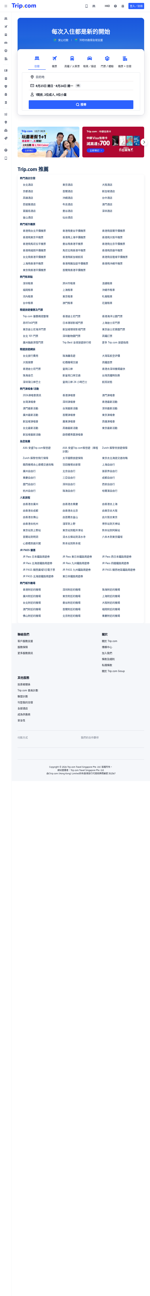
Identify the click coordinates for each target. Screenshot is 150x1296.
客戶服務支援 (25, 641)
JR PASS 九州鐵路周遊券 (77, 569)
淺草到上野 (69, 523)
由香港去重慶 (70, 504)
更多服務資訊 (25, 653)
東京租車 (68, 296)
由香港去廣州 (30, 504)
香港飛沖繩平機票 (112, 263)
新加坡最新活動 (32, 434)
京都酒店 (28, 191)
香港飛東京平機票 (33, 237)
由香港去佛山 (30, 517)
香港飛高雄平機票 (112, 250)
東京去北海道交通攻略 (115, 458)
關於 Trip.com (109, 641)
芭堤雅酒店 (29, 204)
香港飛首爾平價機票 (113, 230)
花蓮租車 (107, 303)
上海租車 (68, 289)
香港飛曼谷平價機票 (74, 230)
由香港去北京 (70, 510)
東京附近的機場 (71, 596)
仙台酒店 (68, 217)
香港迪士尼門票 (71, 316)
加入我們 (107, 653)
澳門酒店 (107, 204)
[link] (86, 6)
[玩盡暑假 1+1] (48, 142)
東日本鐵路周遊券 (73, 576)
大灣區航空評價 (111, 355)
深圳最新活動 (109, 408)
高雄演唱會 (108, 421)
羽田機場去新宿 (71, 464)
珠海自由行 (69, 490)
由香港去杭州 (30, 523)
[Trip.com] (24, 6)
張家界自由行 (109, 471)
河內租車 (28, 296)
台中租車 (28, 303)
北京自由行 (69, 471)
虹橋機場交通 (70, 362)
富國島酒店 (29, 210)
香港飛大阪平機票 (112, 237)
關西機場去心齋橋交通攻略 (38, 464)
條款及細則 (108, 659)
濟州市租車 (69, 283)
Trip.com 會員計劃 (28, 690)
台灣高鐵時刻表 (111, 375)
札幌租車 (107, 296)
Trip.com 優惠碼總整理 (35, 316)
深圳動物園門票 (71, 335)
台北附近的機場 (32, 602)
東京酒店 (68, 184)
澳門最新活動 (30, 408)
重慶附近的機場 (111, 615)
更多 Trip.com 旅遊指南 (115, 342)
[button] (6, 6)
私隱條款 (107, 665)
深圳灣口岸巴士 (32, 382)
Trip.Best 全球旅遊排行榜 (77, 342)
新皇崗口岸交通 (71, 375)
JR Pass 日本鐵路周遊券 (36, 556)
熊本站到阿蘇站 (111, 530)
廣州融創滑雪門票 (33, 342)
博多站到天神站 (111, 523)
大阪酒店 (107, 184)
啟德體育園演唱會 (73, 434)
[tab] (37, 60)
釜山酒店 (28, 217)
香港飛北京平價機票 (113, 243)
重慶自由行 (29, 477)
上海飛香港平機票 (33, 263)
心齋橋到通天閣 (32, 543)
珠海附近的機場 (111, 589)
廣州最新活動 (30, 414)
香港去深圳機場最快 (113, 368)
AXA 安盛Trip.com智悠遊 (37, 447)
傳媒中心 (107, 647)
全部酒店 (23, 708)
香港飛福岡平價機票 (34, 250)
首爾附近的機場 (71, 609)
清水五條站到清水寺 (74, 536)
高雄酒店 (28, 197)
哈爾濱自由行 (109, 490)
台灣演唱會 (29, 401)
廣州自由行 (29, 471)
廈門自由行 (29, 484)
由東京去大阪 (109, 510)
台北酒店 (28, 184)
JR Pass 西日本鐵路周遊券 (117, 556)
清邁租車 (107, 283)
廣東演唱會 (69, 421)
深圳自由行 (69, 484)
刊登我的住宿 (25, 702)
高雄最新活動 (70, 428)
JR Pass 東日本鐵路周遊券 (77, 556)
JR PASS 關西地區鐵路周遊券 (118, 569)
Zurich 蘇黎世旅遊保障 (115, 447)
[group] (60, 40)
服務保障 (23, 647)
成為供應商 (24, 714)
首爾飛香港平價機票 (74, 270)
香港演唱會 (69, 395)
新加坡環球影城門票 (74, 329)
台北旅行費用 (30, 355)
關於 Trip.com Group (113, 671)
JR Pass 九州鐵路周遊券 (76, 563)
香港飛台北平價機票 (34, 230)
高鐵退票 (107, 362)
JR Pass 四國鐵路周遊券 (115, 563)
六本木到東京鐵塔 (112, 536)
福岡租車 (28, 289)
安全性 (21, 720)
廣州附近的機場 (32, 596)
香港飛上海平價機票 (74, 237)
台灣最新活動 (70, 408)
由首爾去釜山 (70, 517)
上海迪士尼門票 (111, 322)
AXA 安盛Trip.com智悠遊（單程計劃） (80, 449)
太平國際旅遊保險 (73, 458)
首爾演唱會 (69, 414)
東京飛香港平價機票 (34, 270)
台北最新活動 (30, 428)
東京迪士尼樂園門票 (113, 329)
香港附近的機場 (32, 589)
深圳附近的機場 (71, 589)
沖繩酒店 (68, 197)
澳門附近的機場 (32, 609)
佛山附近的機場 (32, 615)
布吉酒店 (68, 204)
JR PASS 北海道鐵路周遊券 (38, 576)
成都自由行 (108, 477)
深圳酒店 (107, 210)
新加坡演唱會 (30, 421)
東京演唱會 (108, 414)
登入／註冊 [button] (136, 6)
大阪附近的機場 (111, 602)
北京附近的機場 (71, 615)
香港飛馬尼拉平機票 (34, 243)
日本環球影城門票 (73, 322)
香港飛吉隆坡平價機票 (115, 256)
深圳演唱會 (69, 401)
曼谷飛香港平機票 (73, 243)
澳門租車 (68, 303)
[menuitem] (6, 18)
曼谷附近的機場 (71, 602)
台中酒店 (107, 197)
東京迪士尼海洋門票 (34, 329)
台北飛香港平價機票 (34, 256)
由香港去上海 (109, 504)
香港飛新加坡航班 (73, 256)
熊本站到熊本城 (71, 543)
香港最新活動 (109, 401)
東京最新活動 (109, 428)
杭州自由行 (29, 490)
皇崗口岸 (68, 368)
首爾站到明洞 (30, 536)
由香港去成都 (30, 510)
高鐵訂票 (107, 335)
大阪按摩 (28, 362)
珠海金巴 (28, 375)
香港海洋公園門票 (112, 316)
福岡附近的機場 (111, 609)
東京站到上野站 (32, 530)
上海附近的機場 (111, 596)
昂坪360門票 (30, 322)
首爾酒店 (68, 191)
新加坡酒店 (108, 191)
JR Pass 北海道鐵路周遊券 (37, 563)
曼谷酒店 (68, 210)
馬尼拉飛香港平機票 (74, 250)
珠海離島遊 (69, 355)
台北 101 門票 (30, 335)
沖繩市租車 (108, 289)
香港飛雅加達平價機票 (75, 263)
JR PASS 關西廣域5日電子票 (39, 569)
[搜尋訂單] (122, 6)
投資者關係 (24, 684)
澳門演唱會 (108, 395)
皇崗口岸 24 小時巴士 (75, 382)
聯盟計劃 (23, 696)
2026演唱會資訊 (32, 395)
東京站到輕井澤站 (73, 530)
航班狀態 (107, 382)
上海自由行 (108, 464)
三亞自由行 (69, 477)
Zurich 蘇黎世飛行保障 (35, 458)
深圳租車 (28, 283)
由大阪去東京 (109, 517)
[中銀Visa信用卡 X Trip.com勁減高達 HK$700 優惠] (113, 142)
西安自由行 (108, 484)
